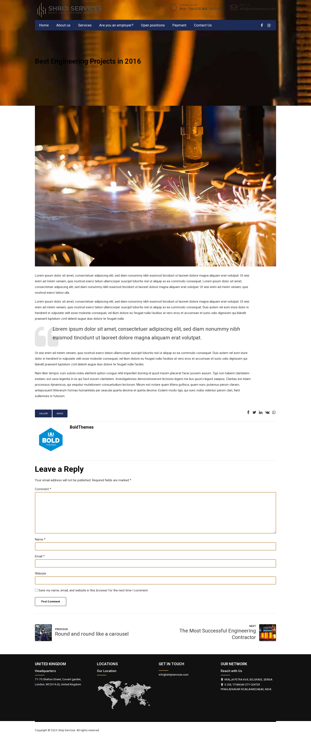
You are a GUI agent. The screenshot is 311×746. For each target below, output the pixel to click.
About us (63, 25)
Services (85, 25)
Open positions (153, 25)
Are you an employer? (116, 25)
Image (59, 413)
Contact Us (203, 25)
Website (40, 573)
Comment (43, 489)
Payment (179, 25)
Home (44, 25)
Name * (40, 539)
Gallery (43, 413)
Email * (40, 556)
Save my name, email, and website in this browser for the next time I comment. (93, 590)
